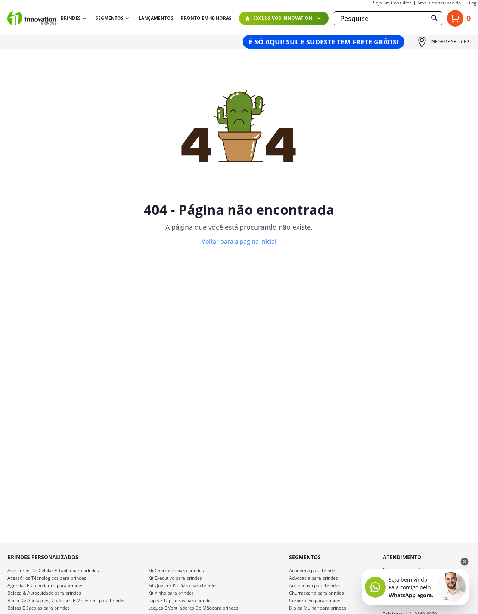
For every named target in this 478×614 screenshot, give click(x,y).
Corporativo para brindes (315, 600)
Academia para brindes (313, 570)
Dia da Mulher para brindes (317, 608)
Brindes (71, 18)
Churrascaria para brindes (316, 593)
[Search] (434, 18)
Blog (472, 3)
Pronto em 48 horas (206, 18)
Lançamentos (156, 18)
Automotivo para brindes (315, 585)
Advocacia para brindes (313, 578)
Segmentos (110, 18)
